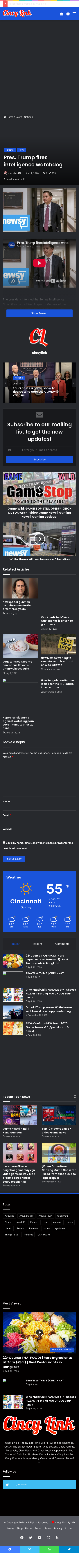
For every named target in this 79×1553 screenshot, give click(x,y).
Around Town (45, 1215)
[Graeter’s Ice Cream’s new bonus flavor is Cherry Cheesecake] (20, 646)
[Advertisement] (39, 63)
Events (33, 1222)
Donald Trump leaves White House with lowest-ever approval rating (49, 1009)
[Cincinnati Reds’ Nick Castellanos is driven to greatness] (58, 596)
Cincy (8, 1222)
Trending (28, 1234)
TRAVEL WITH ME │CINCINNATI (45, 973)
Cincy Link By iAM (65, 1522)
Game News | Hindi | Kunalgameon (16, 1130)
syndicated (60, 1228)
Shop (20, 1528)
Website (7, 828)
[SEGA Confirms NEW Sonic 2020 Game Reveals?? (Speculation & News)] (13, 1028)
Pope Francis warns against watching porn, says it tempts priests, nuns (19, 723)
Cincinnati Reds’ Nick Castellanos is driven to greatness (57, 620)
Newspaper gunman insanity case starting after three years (18, 605)
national (57, 1222)
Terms (48, 1528)
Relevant (33, 1228)
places (8, 1228)
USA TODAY (44, 1234)
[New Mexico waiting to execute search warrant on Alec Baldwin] (58, 644)
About (68, 1528)
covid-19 (20, 1222)
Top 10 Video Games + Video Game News (56, 1130)
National (28, 116)
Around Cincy (26, 1215)
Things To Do (11, 1234)
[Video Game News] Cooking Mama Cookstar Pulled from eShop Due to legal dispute (59, 1172)
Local (45, 1222)
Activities (9, 1215)
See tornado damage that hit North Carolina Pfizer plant (41, 3)
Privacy (58, 1528)
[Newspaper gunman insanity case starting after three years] (20, 588)
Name (7, 801)
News (18, 116)
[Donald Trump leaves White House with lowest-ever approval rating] (13, 1012)
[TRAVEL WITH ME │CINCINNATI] (13, 978)
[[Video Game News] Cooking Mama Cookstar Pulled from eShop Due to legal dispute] (59, 1153)
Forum (28, 1528)
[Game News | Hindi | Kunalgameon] (20, 1115)
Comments (62, 943)
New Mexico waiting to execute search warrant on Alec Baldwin (57, 661)
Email (7, 815)
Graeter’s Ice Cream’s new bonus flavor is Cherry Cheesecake (17, 665)
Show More (38, 313)
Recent (37, 943)
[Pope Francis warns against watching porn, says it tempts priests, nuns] (20, 696)
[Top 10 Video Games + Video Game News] (59, 1115)
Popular (15, 943)
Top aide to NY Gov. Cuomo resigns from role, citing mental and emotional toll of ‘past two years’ (39, 392)
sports (47, 1228)
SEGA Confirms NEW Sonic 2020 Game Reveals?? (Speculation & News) (47, 1027)
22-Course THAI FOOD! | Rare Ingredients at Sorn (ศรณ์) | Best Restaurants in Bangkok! (47, 959)
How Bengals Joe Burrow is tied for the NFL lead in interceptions (57, 684)
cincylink (13, 173)
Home (9, 116)
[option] (39, 382)
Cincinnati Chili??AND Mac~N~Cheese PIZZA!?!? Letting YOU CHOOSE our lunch (51, 993)
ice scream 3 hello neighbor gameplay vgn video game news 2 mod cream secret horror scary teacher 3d (19, 1174)
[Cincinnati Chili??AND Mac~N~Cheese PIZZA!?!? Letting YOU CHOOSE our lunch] (13, 995)
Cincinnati (62, 1215)
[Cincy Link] (17, 13)
